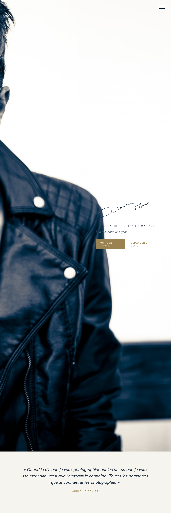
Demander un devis (140, 244)
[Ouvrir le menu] (161, 6)
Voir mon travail (106, 244)
